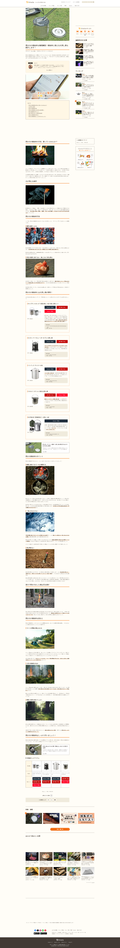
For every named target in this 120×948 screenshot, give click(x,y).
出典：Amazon (28, 41)
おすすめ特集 (43, 5)
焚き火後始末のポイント (34, 111)
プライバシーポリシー (60, 933)
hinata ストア (50, 942)
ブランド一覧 (70, 932)
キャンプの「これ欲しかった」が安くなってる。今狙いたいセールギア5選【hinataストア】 (89, 56)
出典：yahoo (28, 495)
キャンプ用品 (51, 5)
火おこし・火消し (46, 791)
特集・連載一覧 (60, 829)
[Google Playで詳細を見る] (43, 933)
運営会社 (71, 933)
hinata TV (70, 942)
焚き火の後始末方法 (33, 108)
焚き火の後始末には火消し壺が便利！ (36, 110)
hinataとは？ (54, 932)
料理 (65, 5)
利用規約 (53, 933)
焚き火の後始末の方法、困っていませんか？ (38, 105)
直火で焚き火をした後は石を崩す (35, 113)
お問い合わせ (64, 932)
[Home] (35, 2)
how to (70, 5)
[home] (60, 939)
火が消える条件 (32, 106)
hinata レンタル (57, 942)
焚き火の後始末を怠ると (34, 114)
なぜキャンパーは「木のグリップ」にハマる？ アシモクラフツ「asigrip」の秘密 (89, 44)
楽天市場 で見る (62, 307)
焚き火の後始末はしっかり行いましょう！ (37, 116)
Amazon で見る (50, 307)
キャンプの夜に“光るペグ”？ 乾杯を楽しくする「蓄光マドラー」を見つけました (89, 62)
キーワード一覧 (83, 932)
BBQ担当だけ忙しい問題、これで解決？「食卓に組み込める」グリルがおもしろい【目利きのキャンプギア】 (89, 50)
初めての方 (77, 5)
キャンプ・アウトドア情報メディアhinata (33, 922)
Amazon (31, 318)
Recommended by (89, 882)
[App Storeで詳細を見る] (37, 933)
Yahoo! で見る (50, 311)
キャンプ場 (59, 5)
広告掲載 (59, 932)
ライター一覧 (76, 932)
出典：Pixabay (28, 165)
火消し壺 (51, 791)
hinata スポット (64, 942)
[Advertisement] (36, 130)
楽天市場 (31, 406)
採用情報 (67, 933)
